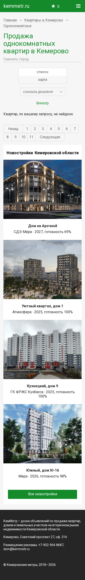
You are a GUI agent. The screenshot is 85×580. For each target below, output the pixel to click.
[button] (42, 92)
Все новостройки (42, 494)
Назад (13, 129)
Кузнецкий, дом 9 (42, 386)
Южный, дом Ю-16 (42, 470)
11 (31, 137)
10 (23, 137)
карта (42, 79)
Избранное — (58, 6)
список (43, 72)
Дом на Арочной (42, 226)
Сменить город (16, 59)
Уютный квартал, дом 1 (42, 306)
